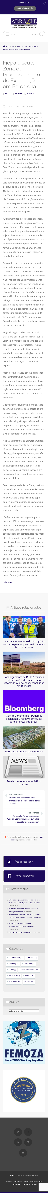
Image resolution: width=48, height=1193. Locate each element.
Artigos (32, 958)
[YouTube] (23, 1153)
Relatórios (14, 982)
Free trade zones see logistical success (24, 783)
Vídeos (29, 982)
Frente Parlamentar (24, 876)
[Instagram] (28, 1142)
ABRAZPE (12, 1175)
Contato (34, 1184)
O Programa (18, 1181)
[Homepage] (24, 23)
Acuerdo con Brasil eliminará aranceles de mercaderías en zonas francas (24, 799)
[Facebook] (28, 1132)
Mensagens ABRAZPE (29, 970)
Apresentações (15, 958)
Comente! (19, 94)
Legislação (29, 964)
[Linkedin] (18, 1142)
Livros (12, 970)
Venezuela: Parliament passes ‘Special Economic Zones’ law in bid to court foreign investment (23, 817)
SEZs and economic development (24, 751)
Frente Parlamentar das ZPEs (33, 1181)
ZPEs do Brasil (17, 1184)
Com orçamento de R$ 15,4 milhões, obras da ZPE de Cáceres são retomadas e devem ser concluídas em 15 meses (24, 681)
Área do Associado (24, 862)
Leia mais (7, 582)
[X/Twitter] (18, 1132)
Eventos (14, 964)
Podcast (29, 976)
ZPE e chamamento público (20, 932)
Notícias (30, 94)
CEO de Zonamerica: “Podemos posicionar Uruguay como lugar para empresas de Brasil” (24, 718)
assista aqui (23, 8)
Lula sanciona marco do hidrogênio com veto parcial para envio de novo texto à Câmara (24, 644)
